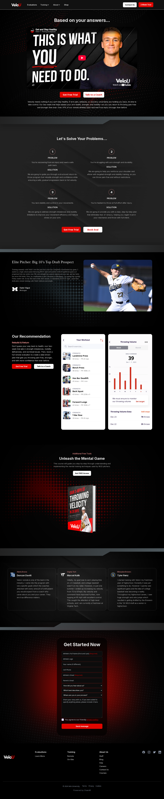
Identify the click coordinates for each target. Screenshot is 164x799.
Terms (84, 786)
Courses (102, 773)
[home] (16, 4)
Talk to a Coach (93, 94)
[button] (45, 4)
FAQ (101, 763)
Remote (70, 756)
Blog (101, 759)
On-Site (70, 759)
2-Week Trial (146, 4)
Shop (66, 5)
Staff (101, 756)
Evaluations (32, 5)
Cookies (98, 786)
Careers (102, 766)
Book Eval (92, 229)
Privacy (91, 786)
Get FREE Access (82, 473)
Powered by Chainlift (82, 790)
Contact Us (130, 5)
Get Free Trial (70, 94)
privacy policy (92, 719)
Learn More (40, 756)
